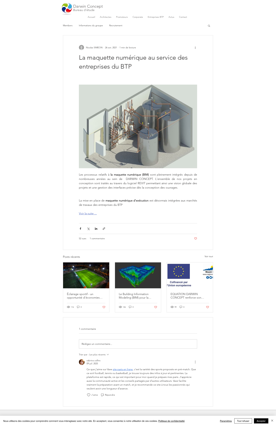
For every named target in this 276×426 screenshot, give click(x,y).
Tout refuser (243, 420)
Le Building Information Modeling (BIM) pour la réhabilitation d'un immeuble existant (137, 295)
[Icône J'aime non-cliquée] (89, 395)
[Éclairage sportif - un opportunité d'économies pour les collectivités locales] (86, 275)
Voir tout (209, 256)
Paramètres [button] (226, 420)
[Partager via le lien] (103, 228)
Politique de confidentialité (171, 420)
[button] (209, 25)
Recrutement (115, 25)
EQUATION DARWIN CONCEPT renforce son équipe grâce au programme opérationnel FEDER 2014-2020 (189, 295)
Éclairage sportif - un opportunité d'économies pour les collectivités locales (85, 295)
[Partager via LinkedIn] (96, 228)
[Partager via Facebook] (80, 228)
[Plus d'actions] (195, 47)
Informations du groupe (91, 25)
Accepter (261, 420)
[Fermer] (272, 420)
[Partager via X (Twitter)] (88, 228)
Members (68, 25)
